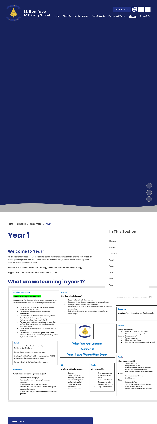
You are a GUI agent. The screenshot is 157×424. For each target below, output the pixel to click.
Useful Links (122, 9)
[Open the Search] (147, 9)
